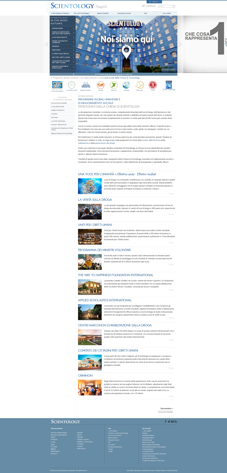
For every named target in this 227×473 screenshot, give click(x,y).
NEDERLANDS (55, 451)
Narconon (114, 90)
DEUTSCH (54, 453)
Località (110, 451)
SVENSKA (80, 437)
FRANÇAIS (54, 439)
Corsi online (167, 13)
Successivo (126, 74)
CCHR (153, 90)
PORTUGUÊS (81, 448)
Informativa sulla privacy (134, 470)
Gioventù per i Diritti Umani (150, 458)
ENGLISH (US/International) (59, 432)
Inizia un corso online (148, 442)
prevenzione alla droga (105, 143)
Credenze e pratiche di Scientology (118, 433)
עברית (53, 442)
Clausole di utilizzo (160, 470)
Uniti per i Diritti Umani (58, 124)
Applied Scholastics (85, 90)
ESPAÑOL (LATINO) (83, 439)
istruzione (157, 140)
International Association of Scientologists (154, 447)
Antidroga (126, 90)
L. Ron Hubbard (112, 431)
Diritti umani (139, 90)
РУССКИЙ (54, 447)
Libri (145, 13)
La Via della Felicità (71, 90)
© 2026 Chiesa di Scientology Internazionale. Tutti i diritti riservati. (68, 470)
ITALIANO (80, 446)
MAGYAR (80, 432)
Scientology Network (148, 435)
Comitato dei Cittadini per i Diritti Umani (62, 129)
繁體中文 (53, 449)
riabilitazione (83, 143)
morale (145, 140)
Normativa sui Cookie (148, 470)
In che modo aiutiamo (57, 91)
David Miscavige (147, 440)
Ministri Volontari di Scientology (61, 133)
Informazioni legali (172, 470)
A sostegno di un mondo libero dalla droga (154, 453)
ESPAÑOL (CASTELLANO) (85, 441)
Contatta (110, 449)
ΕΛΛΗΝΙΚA (80, 444)
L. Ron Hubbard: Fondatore (60, 13)
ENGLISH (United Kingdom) (59, 435)
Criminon (100, 90)
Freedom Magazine (169, 90)
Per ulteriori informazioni (115, 447)
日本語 (53, 444)
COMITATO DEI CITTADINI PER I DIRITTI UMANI (61, 62)
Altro (170, 194)
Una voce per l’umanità (59, 103)
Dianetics (145, 433)
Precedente (101, 74)
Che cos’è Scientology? (81, 13)
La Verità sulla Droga (58, 121)
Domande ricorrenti (124, 13)
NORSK (79, 435)
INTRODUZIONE (57, 28)
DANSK (53, 437)
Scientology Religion (148, 437)
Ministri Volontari (103, 13)
